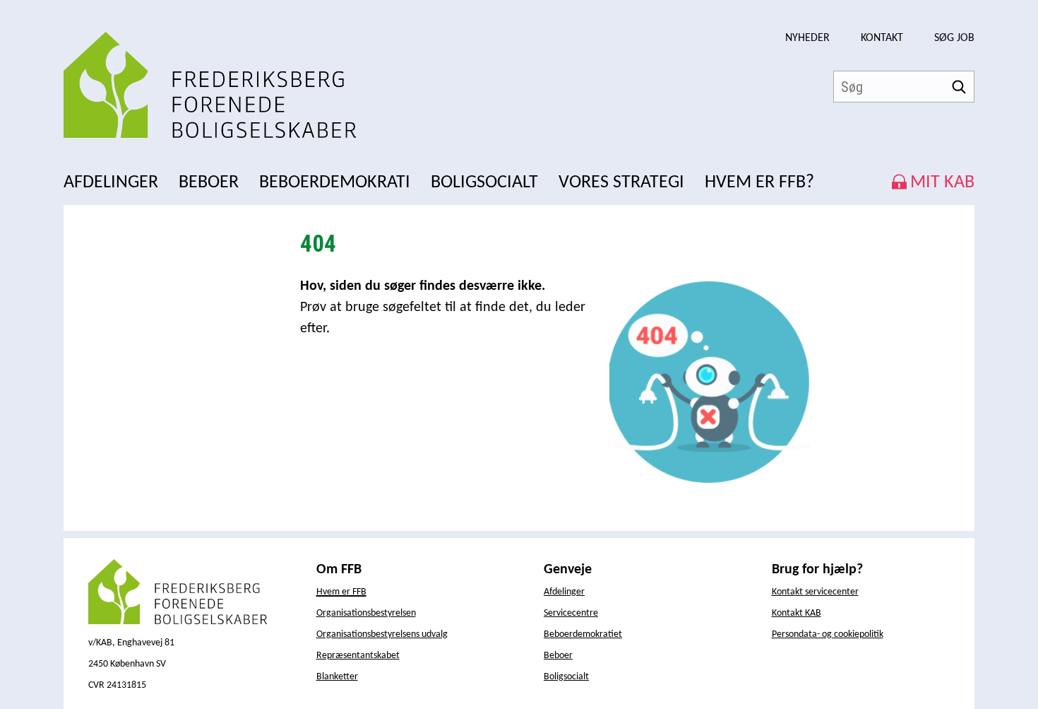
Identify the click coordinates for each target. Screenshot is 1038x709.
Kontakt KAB (796, 613)
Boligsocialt (566, 677)
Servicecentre (571, 613)
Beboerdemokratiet (583, 634)
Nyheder (807, 38)
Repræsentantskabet (358, 655)
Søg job (954, 38)
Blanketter (337, 677)
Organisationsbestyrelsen (366, 613)
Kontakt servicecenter (815, 592)
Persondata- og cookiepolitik (827, 634)
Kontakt (882, 38)
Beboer (558, 655)
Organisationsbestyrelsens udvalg (382, 634)
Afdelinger (564, 592)
